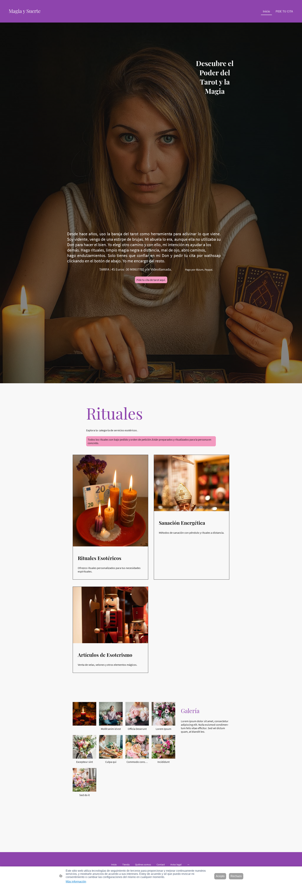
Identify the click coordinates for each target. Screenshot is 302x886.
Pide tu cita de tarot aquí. (151, 280)
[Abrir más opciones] (188, 864)
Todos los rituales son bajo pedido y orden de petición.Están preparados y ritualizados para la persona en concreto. (149, 441)
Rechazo (236, 876)
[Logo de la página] (27, 17)
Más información (76, 881)
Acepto (220, 876)
